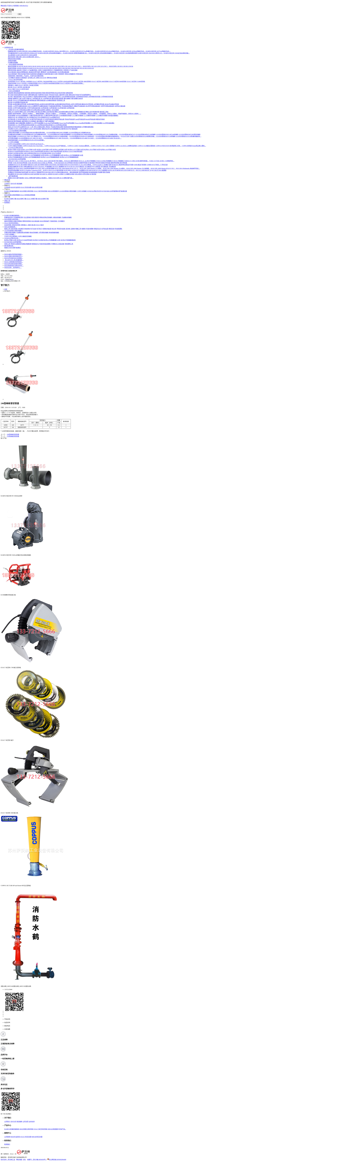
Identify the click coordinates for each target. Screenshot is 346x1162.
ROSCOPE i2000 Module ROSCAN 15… (67, 168)
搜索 (19, 14)
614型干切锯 (26, 98)
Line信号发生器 (80, 119)
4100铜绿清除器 (51, 100)
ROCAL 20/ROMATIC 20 (143, 170)
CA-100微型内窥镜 (89, 115)
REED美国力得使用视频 (12, 195)
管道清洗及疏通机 (13, 170)
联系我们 (16, 5)
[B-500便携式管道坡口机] (18, 591)
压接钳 (10, 110)
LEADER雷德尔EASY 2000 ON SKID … (31, 138)
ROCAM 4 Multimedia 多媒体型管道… (188, 168)
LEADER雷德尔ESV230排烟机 (166, 136)
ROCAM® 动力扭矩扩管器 (39, 164)
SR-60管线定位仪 (43, 117)
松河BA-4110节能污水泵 (108, 149)
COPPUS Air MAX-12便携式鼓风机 (126, 146)
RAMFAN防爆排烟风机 (11, 191)
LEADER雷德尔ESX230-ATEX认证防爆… (31, 140)
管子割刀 (11, 96)
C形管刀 (40, 70)
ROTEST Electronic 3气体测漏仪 (42, 166)
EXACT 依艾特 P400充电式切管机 (49, 83)
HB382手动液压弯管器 (112, 104)
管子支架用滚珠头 (85, 94)
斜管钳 (33, 93)
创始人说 (7, 200)
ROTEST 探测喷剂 (59, 166)
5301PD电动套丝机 (63, 72)
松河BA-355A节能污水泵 (92, 149)
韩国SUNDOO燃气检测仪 (16, 178)
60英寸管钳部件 (59, 74)
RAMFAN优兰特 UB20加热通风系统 (125, 53)
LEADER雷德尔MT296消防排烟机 (189, 134)
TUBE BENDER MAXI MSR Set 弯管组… (40, 163)
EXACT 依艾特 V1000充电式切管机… (72, 83)
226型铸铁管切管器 (82, 96)
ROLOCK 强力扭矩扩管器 (22, 164)
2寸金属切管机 (32, 70)
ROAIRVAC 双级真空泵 (36, 172)
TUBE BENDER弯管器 (20, 163)
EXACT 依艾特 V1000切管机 (136, 81)
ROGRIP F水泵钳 (22, 174)
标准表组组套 (93, 172)
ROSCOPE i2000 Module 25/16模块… (114, 168)
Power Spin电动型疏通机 (82, 123)
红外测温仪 (32, 121)
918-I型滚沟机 (61, 108)
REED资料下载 (21, 198)
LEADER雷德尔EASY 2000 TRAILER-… (57, 138)
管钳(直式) (79, 74)
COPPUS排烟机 (82, 191)
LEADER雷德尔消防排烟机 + (13, 230)
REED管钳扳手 (13, 74)
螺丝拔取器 (78, 127)
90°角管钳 (93, 174)
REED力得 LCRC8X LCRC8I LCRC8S (121, 66)
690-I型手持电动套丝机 (92, 106)
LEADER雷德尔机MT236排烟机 (145, 134)
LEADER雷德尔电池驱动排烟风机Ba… (108, 136)
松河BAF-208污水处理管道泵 (53, 151)
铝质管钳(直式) (49, 74)
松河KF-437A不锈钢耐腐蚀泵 (69, 157)
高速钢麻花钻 (56, 129)
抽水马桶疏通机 (20, 123)
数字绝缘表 (17, 121)
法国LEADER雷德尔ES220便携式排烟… (143, 136)
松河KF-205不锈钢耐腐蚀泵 (32, 157)
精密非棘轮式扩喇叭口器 (69, 111)
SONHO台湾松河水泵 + (11, 238)
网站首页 (3, 5)
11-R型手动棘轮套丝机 (20, 106)
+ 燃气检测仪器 (13, 176)
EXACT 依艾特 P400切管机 (117, 81)
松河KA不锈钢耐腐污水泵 (16, 155)
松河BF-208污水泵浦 (25, 153)
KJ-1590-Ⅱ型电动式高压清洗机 (25, 125)
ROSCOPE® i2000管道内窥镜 (24, 168)
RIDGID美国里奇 (53, 191)
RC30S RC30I (34, 66)
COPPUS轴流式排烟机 (15, 146)
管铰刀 (25, 70)
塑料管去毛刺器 (52, 77)
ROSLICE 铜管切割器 (71, 161)
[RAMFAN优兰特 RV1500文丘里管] (28, 493)
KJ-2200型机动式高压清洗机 (44, 125)
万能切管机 (11, 76)
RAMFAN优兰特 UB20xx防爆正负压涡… (30, 51)
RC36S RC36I (26, 66)
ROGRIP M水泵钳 (33, 174)
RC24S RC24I (43, 66)
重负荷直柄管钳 (19, 93)
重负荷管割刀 (18, 96)
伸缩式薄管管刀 (48, 70)
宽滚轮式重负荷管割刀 (41, 96)
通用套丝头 (24, 72)
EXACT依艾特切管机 (40, 191)
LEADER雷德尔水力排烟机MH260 (80, 132)
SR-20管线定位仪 (32, 117)
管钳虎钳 (11, 93)
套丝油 (18, 72)
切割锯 (10, 98)
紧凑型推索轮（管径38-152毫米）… (129, 113)
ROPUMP (88, 170)
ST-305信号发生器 (21, 119)
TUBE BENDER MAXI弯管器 (63, 163)
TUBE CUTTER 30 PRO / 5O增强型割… (161, 161)
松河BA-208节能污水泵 (60, 149)
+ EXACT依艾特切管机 (15, 79)
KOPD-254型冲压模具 (21, 129)
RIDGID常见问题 (37, 187)
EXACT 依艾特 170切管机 (23, 81)
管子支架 (11, 94)
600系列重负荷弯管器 (19, 104)
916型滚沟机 (45, 108)
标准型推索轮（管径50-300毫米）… (24, 113)
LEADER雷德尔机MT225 (127, 134)
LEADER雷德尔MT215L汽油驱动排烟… (106, 134)
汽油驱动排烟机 (13, 62)
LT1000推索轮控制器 (64, 115)
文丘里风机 (11, 55)
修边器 (10, 100)
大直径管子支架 (63, 94)
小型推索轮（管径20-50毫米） (88, 113)
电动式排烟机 (12, 136)
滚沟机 (10, 108)
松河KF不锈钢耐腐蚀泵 (15, 157)
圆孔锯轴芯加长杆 (77, 98)
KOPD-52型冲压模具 (34, 129)
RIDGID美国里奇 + (10, 227)
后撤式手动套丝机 (79, 106)
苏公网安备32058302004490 (57, 1159)
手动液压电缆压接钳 (57, 127)
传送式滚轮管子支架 (20, 94)
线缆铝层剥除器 (69, 127)
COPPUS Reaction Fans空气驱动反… (55, 146)
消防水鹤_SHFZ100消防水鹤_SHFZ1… (28, 57)
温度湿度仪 (25, 121)
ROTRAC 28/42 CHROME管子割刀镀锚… (50, 161)
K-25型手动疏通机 (38, 123)
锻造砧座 (74, 129)
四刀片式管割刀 (28, 96)
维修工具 (11, 111)
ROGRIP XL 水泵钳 (46, 174)
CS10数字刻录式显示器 (50, 115)
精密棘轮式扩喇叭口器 (84, 111)
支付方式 (13, 183)
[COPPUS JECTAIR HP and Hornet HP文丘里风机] (34, 882)
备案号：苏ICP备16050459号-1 (37, 1159)
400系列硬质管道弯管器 (62, 104)
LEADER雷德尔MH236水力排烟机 (57, 132)
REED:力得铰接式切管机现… (13, 262)
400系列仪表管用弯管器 (46, 104)
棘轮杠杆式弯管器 (87, 104)
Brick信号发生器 (90, 119)
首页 (5, 289)
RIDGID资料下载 (43, 198)
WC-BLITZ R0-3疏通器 (159, 170)
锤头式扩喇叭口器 (43, 111)
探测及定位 (11, 168)
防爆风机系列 (12, 51)
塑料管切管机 (12, 70)
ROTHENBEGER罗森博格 (109, 191)
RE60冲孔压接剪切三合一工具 (23, 127)
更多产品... (62, 1129)
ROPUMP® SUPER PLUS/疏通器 (74, 170)
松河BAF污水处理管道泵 (16, 151)
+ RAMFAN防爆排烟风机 (16, 49)
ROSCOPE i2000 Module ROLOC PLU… (163, 168)
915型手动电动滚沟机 (19, 108)
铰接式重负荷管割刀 (54, 96)
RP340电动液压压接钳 (38, 110)
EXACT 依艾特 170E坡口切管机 (28, 85)
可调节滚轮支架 (32, 94)
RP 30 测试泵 (96, 166)
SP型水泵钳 (86, 174)
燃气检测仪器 (122, 191)
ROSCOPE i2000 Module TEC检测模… (138, 168)
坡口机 (10, 87)
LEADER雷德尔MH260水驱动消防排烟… (33, 132)
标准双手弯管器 (105, 163)
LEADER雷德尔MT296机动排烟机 (82, 134)
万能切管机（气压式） (22, 76)
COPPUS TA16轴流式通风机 (146, 146)
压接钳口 (48, 110)
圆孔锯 (54, 98)
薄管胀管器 (95, 111)
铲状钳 (43, 93)
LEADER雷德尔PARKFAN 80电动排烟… (56, 136)
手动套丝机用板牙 (67, 106)
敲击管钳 (38, 93)
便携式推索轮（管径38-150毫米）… (47, 113)
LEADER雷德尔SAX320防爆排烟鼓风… (188, 136)
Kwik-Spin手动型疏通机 (51, 123)
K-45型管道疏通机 (108, 123)
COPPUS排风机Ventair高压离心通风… (194, 146)
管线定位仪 (11, 117)
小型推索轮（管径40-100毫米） (69, 113)
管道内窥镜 (11, 115)
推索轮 (10, 113)
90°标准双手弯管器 (94, 163)
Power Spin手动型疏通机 (67, 123)
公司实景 (25, 1121)
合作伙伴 (32, 1121)
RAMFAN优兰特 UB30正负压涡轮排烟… (177, 53)
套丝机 (10, 106)
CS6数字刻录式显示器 (36, 115)
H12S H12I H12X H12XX (41, 68)
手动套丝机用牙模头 (54, 106)
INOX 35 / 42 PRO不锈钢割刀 (87, 161)
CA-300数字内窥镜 (101, 115)
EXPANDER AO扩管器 (55, 164)
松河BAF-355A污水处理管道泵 (72, 151)
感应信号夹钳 (100, 119)
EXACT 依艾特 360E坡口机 (21, 87)
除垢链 (17, 77)
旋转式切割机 (12, 66)
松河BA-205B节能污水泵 (44, 149)
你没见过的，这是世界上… (13, 267)
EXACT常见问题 (25, 187)
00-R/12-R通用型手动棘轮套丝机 (37, 106)
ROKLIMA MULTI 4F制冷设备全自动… (56, 172)
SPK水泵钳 (78, 174)
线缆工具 (11, 127)
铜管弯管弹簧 (115, 163)
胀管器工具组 (104, 111)
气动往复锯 (73, 70)
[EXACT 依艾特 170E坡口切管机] (34, 664)
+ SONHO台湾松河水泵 (15, 147)
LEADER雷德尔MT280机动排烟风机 (59, 134)
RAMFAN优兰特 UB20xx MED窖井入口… (56, 51)
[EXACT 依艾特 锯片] (34, 737)
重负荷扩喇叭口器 (55, 111)
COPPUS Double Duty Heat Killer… (33, 146)
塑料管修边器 (41, 100)
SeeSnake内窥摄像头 (21, 115)
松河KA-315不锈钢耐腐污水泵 (54, 155)
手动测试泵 (112, 166)
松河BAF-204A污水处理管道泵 (34, 151)
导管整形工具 (60, 100)
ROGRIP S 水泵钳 (58, 174)
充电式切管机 (12, 83)
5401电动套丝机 (52, 72)
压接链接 (11, 164)
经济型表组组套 (84, 172)
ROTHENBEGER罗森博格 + (13, 242)
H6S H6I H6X (66, 68)
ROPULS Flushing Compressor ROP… (31, 170)
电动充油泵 (24, 172)
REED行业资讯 (15, 187)
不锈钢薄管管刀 (59, 70)
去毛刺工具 (31, 77)
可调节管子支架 (43, 94)
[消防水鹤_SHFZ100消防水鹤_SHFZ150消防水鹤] (34, 983)
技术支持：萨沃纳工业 (8, 1159)
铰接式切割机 (12, 68)
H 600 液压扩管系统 (140, 164)
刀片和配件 (11, 77)
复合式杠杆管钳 (60, 93)
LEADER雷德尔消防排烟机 (67, 191)
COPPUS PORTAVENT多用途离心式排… (169, 146)
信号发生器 (11, 119)
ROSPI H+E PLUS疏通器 (99, 170)
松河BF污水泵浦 (13, 153)
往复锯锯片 (23, 77)
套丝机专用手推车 (34, 72)
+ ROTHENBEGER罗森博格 (17, 159)
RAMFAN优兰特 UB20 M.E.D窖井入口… (150, 53)
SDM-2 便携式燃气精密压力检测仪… (36, 178)
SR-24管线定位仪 (20, 117)
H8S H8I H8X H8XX (55, 68)
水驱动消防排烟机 (13, 132)
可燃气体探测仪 (49, 121)
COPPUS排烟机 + (9, 234)
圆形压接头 (42, 127)
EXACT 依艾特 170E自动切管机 (42, 81)
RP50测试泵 (104, 166)
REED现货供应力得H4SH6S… (14, 265)
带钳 (19, 74)
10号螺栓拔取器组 (87, 127)
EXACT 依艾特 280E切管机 (82, 81)
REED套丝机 (12, 72)
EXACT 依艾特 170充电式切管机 (27, 83)
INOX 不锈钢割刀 (119, 161)
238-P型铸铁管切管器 (68, 96)
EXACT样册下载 (32, 198)
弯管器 (10, 104)
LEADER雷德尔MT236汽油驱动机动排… (34, 134)
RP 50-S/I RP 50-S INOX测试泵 (74, 166)
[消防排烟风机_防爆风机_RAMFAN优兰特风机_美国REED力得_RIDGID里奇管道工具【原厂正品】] (7, 12)
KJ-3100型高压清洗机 (60, 125)
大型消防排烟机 (13, 138)
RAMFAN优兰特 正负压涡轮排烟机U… (50, 53)
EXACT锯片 (12, 89)
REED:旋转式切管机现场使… (13, 254)
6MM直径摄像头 (113, 115)
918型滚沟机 (53, 108)
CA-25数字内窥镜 (77, 115)
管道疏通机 (11, 123)
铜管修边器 (33, 100)
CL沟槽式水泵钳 (69, 174)
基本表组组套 (74, 172)
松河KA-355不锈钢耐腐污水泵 (73, 155)
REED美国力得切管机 (27, 191)
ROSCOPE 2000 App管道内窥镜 (44, 168)
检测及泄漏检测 (13, 166)
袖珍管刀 (20, 70)
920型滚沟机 (70, 108)
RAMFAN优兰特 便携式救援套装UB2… (75, 53)
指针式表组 (106, 172)
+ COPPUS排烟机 (13, 142)
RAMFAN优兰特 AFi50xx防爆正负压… (133, 51)
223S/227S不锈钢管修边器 (21, 100)
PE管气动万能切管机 (37, 76)
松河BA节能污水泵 (14, 149)
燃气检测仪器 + (9, 245)
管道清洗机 (11, 125)
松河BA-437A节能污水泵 (76, 149)
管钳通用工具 (12, 174)
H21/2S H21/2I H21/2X (87, 68)
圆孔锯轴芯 (67, 98)
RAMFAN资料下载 (10, 198)
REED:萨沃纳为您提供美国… (13, 263)
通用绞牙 (43, 72)
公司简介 (7, 183)
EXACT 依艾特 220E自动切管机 (63, 81)
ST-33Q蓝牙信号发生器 (34, 119)
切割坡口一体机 (13, 85)
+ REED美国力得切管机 (15, 64)
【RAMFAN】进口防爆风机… (14, 260)
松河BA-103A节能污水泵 (28, 149)
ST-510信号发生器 (48, 119)
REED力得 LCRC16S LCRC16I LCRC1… (70, 66)
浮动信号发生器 (70, 119)
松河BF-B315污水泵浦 (39, 153)
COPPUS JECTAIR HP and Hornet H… (33, 144)
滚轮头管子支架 (74, 94)
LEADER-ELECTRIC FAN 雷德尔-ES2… (30, 136)
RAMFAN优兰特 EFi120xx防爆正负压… (107, 51)
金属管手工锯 (17, 98)
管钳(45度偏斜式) (70, 74)
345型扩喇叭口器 (31, 111)
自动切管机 (11, 81)
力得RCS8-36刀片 (40, 77)
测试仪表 (11, 121)
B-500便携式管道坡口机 (20, 102)
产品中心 (10, 5)
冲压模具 (11, 129)
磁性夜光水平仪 (66, 129)
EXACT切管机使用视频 (27, 195)
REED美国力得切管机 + (11, 219)
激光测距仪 (40, 121)
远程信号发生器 (59, 119)
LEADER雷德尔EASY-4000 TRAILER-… (108, 138)
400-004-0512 (24, 5)
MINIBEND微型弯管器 (80, 163)
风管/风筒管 (11, 57)
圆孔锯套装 (59, 98)
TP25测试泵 (88, 166)
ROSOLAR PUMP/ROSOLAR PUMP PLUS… (121, 170)
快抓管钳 (27, 93)
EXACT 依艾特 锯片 (22, 89)
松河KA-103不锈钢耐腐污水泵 (34, 155)
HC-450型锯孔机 (46, 98)
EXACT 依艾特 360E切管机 (100, 81)
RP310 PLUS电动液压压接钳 (22, 110)
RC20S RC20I (52, 66)
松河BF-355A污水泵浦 (54, 153)
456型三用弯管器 (75, 104)
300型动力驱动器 (119, 106)
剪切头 (48, 127)
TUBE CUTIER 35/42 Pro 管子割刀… (25, 161)
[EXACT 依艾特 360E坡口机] (34, 810)
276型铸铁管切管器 (107, 96)
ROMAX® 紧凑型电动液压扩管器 (122, 164)
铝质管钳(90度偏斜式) (37, 74)
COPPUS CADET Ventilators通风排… (79, 146)
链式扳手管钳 (25, 74)
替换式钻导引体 (47, 129)
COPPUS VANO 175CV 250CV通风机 (103, 146)
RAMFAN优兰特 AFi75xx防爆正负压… (158, 51)
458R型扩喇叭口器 (20, 111)
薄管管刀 (67, 70)
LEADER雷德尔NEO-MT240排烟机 (167, 134)
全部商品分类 (8, 47)
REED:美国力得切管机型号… (13, 256)
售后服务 (19, 183)
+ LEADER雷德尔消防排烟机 (17, 130)
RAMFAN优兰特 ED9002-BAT (27, 53)
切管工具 (11, 161)
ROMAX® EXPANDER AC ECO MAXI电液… (77, 164)
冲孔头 (36, 127)
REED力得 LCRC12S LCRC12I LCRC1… (96, 66)
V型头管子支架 (53, 94)
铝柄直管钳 (69, 93)
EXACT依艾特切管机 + (11, 223)
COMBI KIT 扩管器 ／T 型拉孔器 (157, 164)
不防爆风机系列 (13, 53)
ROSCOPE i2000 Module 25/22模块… (91, 168)
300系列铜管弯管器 (33, 104)
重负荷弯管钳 (50, 93)
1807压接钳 (55, 110)
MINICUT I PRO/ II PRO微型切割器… (137, 161)
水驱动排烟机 (12, 60)
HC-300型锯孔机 (35, 98)
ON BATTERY (125, 136)
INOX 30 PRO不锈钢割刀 (105, 161)
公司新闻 (7, 187)
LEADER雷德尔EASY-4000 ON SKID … (82, 138)
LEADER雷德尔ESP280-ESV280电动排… (82, 136)
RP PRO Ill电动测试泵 (25, 166)
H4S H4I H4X (75, 68)
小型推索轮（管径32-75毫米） (108, 113)
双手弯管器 (123, 163)
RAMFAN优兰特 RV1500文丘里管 (26, 55)
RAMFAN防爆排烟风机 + (12, 215)
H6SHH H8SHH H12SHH (25, 68)
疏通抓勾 (29, 123)
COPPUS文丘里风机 (14, 144)
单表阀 (100, 172)
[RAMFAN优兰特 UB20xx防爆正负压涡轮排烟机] (28, 552)
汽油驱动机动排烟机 (14, 134)
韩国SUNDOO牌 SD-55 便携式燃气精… (61, 178)
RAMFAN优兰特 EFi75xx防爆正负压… (82, 51)
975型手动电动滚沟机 (33, 108)
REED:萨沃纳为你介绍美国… (13, 258)
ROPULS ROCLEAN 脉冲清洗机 (53, 170)
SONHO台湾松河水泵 (94, 191)
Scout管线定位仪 (54, 117)
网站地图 (19, 1159)
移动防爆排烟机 (13, 140)
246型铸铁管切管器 (94, 96)
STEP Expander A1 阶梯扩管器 (102, 164)
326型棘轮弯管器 (98, 104)
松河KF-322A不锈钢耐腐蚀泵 (50, 157)
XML (24, 1159)
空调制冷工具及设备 (14, 172)
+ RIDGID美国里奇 (14, 91)
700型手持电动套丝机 (107, 106)
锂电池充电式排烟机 (14, 59)
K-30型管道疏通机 (96, 123)
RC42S (19, 66)
